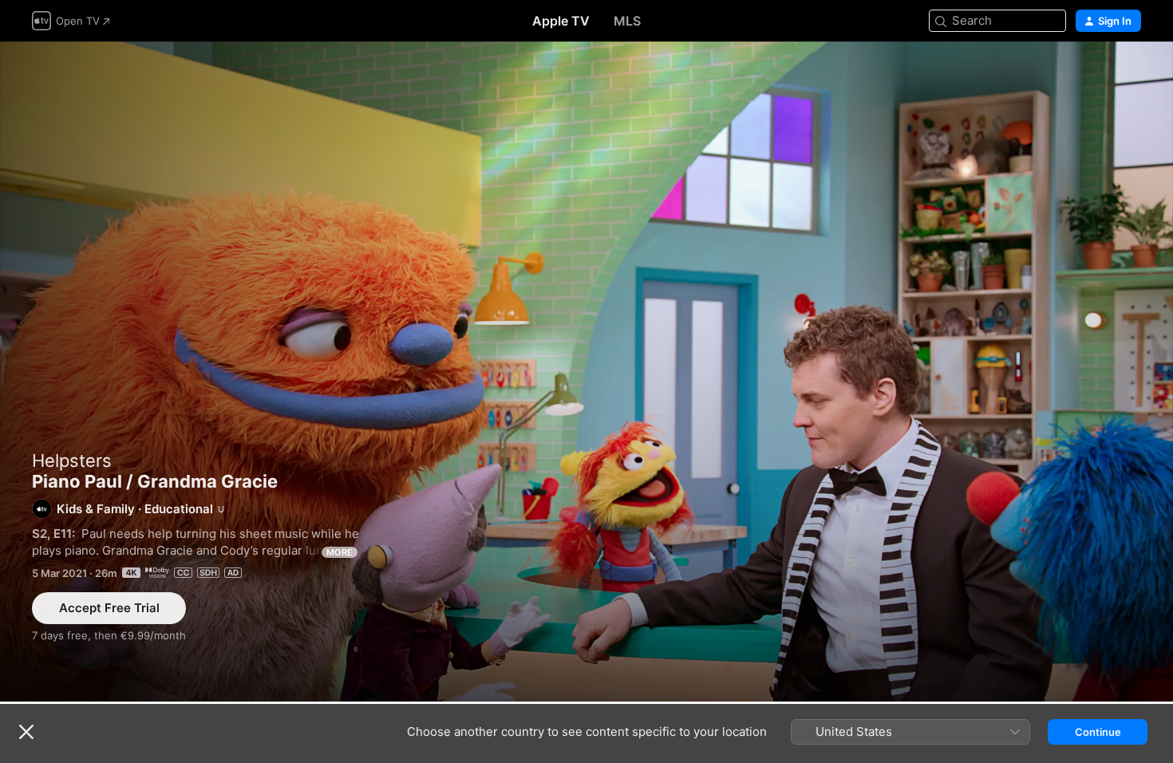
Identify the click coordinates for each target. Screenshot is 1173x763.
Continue (1098, 731)
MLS (627, 21)
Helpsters (72, 460)
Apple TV (561, 21)
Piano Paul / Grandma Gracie (586, 372)
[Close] (26, 732)
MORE (339, 552)
